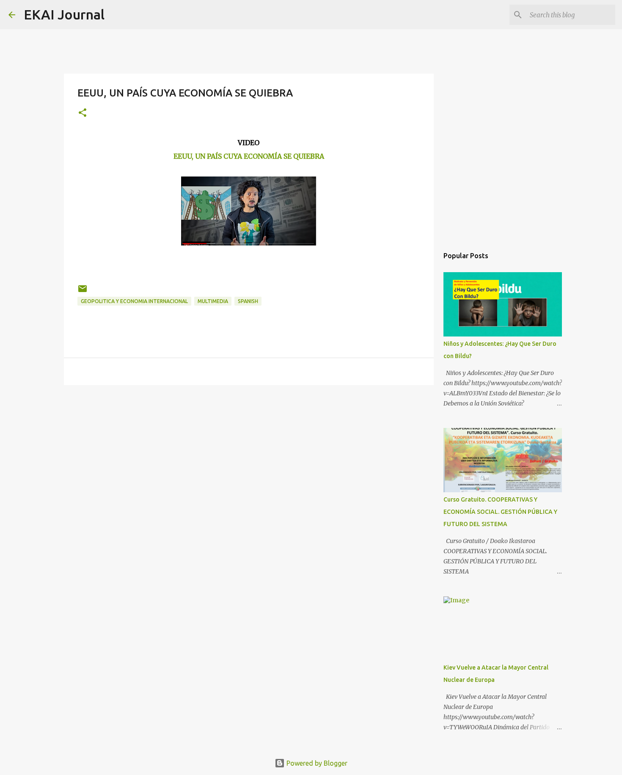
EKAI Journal (64, 14)
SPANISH (248, 301)
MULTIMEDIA (213, 301)
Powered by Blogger (316, 763)
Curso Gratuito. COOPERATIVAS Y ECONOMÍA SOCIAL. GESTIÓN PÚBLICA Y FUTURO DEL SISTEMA (500, 511)
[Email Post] (82, 292)
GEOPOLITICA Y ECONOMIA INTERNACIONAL (134, 301)
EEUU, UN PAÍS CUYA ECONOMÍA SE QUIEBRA (248, 156)
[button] (82, 113)
